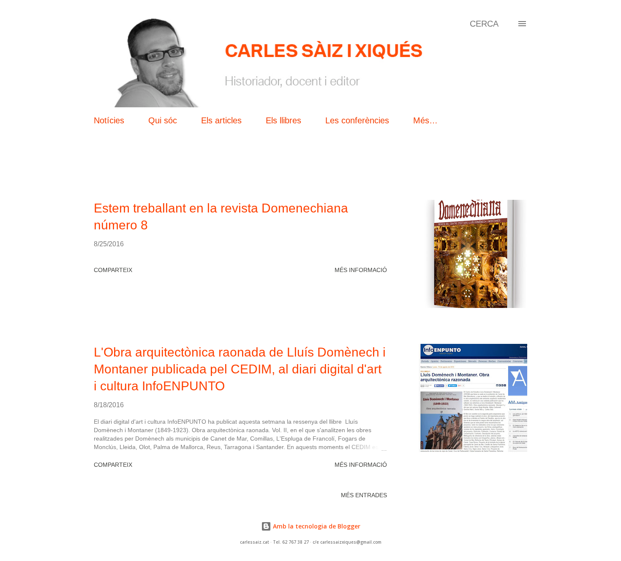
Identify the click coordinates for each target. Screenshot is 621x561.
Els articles (221, 120)
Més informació (361, 270)
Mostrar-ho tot (492, 171)
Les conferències (357, 120)
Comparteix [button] (113, 270)
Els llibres (283, 120)
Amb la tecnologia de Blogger (315, 526)
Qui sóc (162, 120)
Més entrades (364, 495)
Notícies (109, 120)
